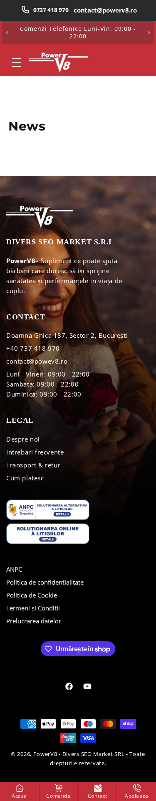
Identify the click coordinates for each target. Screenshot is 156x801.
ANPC (14, 569)
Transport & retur (33, 465)
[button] (16, 62)
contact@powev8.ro (36, 361)
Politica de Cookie (31, 595)
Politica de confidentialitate (45, 582)
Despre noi (23, 439)
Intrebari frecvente (35, 452)
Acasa (19, 795)
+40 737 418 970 (33, 348)
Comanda (58, 795)
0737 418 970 (50, 10)
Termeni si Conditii (33, 608)
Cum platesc (25, 478)
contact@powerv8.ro (105, 10)
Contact (97, 795)
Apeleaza (137, 795)
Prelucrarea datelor (33, 621)
